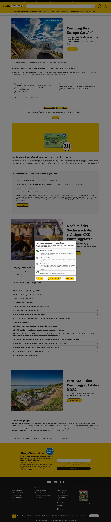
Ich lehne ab (39, 278)
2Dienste (42, 261)
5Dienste (42, 255)
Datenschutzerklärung (48, 246)
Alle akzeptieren (69, 278)
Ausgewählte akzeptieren (54, 278)
